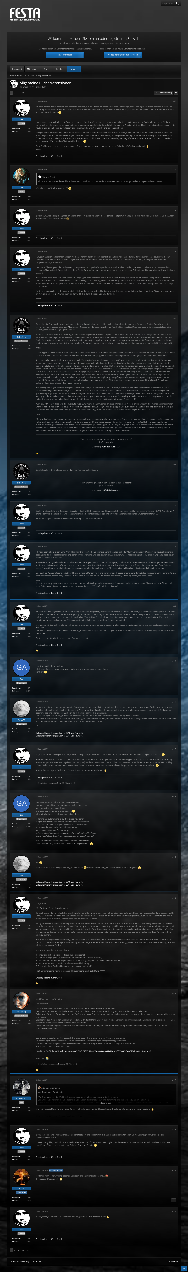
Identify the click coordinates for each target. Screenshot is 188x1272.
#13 (174, 796)
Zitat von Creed (48, 177)
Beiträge (15, 131)
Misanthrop (61, 1064)
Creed (25, 86)
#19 (174, 1170)
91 (23, 92)
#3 (174, 210)
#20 (174, 1211)
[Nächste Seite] (27, 93)
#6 (174, 464)
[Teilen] (176, 93)
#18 (174, 1129)
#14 (174, 857)
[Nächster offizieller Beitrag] (173, 1200)
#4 (174, 251)
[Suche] (177, 3)
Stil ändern (173, 1261)
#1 (174, 101)
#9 (174, 606)
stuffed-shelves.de (110, 446)
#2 (174, 169)
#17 (174, 1080)
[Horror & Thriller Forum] (25, 14)
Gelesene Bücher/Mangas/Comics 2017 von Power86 (59, 735)
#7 (174, 505)
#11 (174, 701)
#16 (174, 993)
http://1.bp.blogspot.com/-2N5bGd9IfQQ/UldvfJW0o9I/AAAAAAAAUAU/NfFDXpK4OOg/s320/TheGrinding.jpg (100, 1051)
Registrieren (167, 3)
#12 (174, 749)
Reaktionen (16, 128)
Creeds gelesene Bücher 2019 (49, 156)
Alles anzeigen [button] (105, 1103)
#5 (174, 318)
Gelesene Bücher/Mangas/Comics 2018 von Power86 (59, 733)
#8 (174, 546)
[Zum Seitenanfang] (184, 1268)
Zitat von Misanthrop (50, 1088)
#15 (174, 898)
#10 (174, 660)
